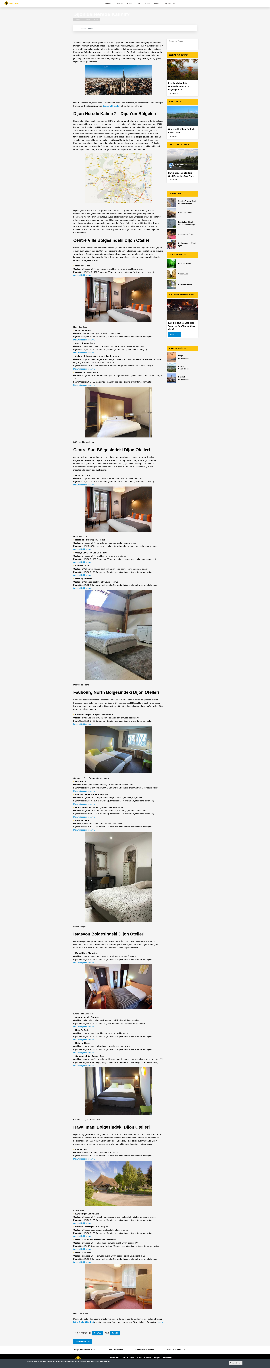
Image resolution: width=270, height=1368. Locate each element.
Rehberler (108, 4)
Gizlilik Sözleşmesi (144, 1358)
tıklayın (160, 1322)
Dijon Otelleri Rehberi (83, 1322)
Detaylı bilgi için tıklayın (83, 1223)
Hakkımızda (114, 1358)
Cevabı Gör (174, 334)
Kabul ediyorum (236, 1363)
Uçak (156, 4)
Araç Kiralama (169, 4)
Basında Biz (167, 1358)
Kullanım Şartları (128, 1358)
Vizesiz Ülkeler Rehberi (144, 1350)
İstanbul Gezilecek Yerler (176, 1350)
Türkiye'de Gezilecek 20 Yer (84, 1350)
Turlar (147, 4)
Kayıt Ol (115, 1333)
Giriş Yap (97, 1333)
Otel (138, 4)
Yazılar (120, 4)
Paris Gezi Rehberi (115, 1350)
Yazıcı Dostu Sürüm (82, 1341)
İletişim (157, 1358)
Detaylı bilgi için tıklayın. (84, 275)
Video (129, 4)
